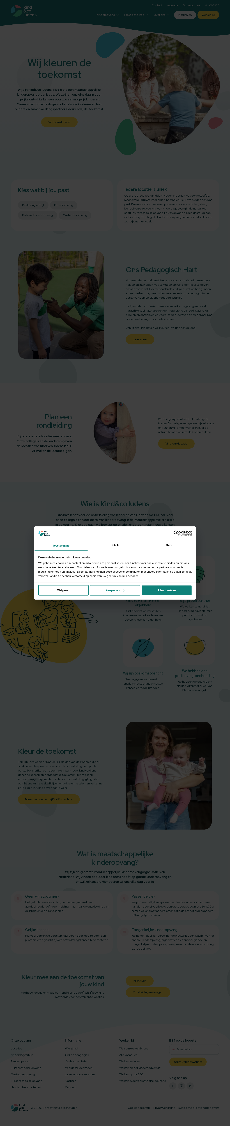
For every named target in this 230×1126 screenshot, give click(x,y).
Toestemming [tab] (61, 545)
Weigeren (63, 590)
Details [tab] (115, 545)
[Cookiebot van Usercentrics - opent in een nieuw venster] (176, 533)
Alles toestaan (167, 590)
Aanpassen (113, 590)
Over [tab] (169, 545)
